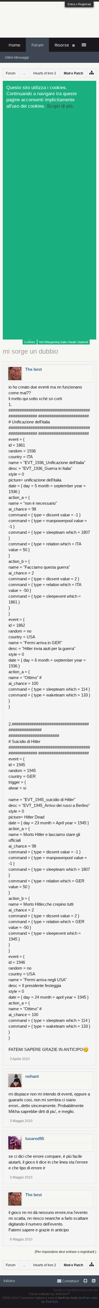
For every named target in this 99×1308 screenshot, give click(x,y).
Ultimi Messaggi (17, 57)
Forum (37, 45)
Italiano (9, 1280)
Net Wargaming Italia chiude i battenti (63, 342)
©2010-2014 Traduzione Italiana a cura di (40, 1297)
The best (33, 369)
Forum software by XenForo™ (49, 1294)
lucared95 (34, 1138)
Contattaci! (70, 1281)
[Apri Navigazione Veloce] (91, 72)
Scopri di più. (60, 106)
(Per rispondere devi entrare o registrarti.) (65, 1252)
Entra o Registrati (79, 4)
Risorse (61, 45)
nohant (32, 1076)
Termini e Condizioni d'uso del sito (75, 1290)
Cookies (29, 342)
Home (14, 45)
